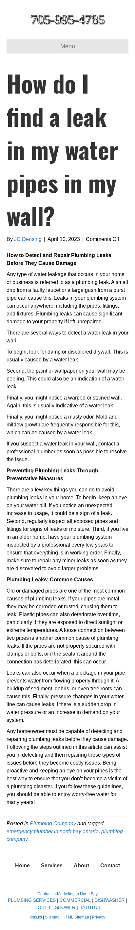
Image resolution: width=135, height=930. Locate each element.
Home (22, 865)
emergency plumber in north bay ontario (53, 831)
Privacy (98, 917)
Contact (110, 865)
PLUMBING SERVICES (32, 900)
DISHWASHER (109, 900)
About (81, 865)
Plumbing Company (53, 823)
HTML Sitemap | (77, 917)
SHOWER (65, 907)
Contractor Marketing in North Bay (67, 894)
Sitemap (53, 917)
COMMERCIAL (75, 900)
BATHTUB (89, 907)
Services (52, 865)
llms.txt (36, 917)
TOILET (43, 907)
